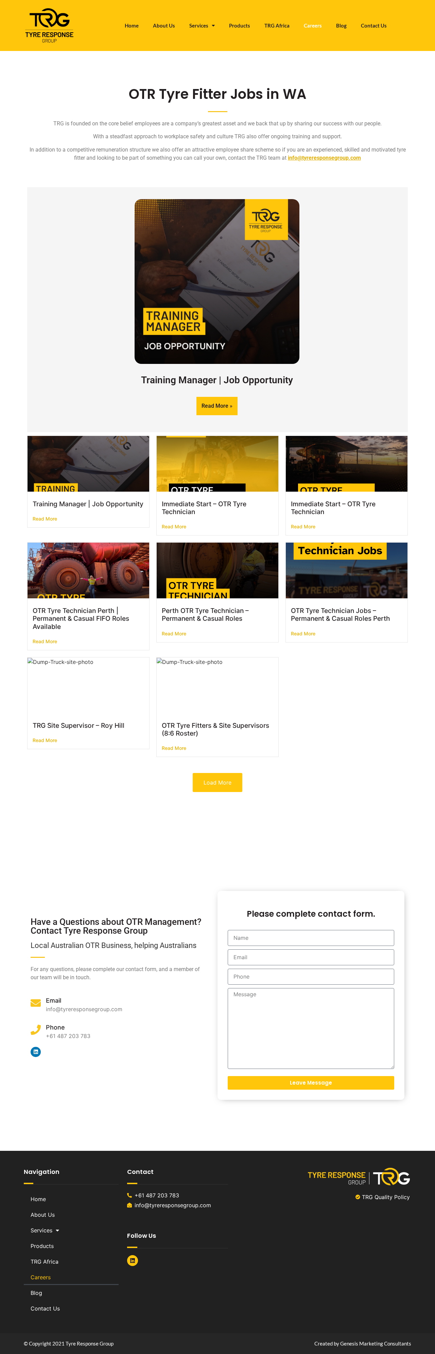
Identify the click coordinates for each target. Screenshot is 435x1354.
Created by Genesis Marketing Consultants (362, 1343)
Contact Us (374, 25)
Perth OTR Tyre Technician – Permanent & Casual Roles (205, 614)
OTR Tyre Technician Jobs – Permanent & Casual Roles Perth (340, 614)
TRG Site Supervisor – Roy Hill (78, 725)
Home (132, 25)
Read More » (217, 406)
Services (198, 25)
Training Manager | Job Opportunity (217, 380)
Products (239, 25)
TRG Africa (277, 25)
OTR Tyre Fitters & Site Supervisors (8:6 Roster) (215, 729)
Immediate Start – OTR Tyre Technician (204, 508)
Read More (45, 519)
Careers (313, 25)
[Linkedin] (36, 1052)
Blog (341, 25)
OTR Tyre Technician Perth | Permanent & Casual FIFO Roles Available (81, 618)
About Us (164, 25)
